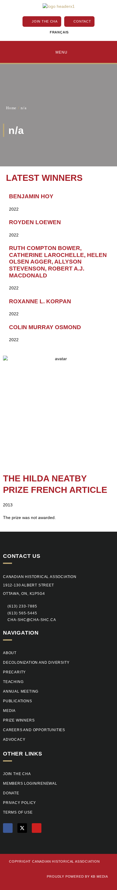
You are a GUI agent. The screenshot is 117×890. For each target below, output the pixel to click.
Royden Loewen (35, 222)
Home (11, 108)
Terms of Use (18, 812)
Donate (11, 793)
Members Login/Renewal (30, 783)
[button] (20, 613)
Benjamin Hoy (31, 196)
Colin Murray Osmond (45, 327)
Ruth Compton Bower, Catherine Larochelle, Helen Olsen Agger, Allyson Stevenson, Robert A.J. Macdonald (58, 261)
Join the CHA (17, 774)
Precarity (14, 672)
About (9, 653)
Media (9, 711)
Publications (17, 701)
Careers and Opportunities (34, 730)
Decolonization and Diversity (36, 662)
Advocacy (14, 739)
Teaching (13, 682)
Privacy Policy (19, 803)
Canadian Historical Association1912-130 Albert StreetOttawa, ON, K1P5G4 (39, 585)
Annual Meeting (20, 691)
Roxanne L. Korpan (40, 301)
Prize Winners (18, 720)
